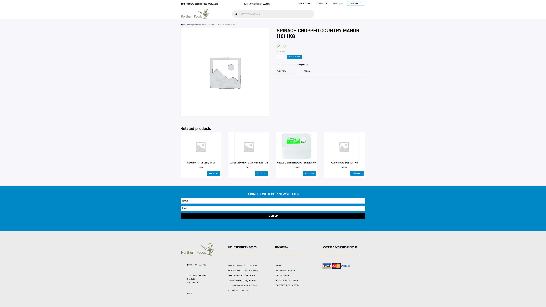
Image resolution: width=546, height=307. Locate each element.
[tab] (285, 71)
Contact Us (322, 3)
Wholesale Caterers (287, 280)
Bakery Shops (283, 275)
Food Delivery (304, 3)
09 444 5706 (265, 4)
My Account (337, 3)
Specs (307, 71)
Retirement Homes (285, 270)
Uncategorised (192, 24)
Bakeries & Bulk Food (287, 285)
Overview (281, 71)
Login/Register (356, 3)
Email (189, 293)
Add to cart (294, 56)
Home (183, 24)
